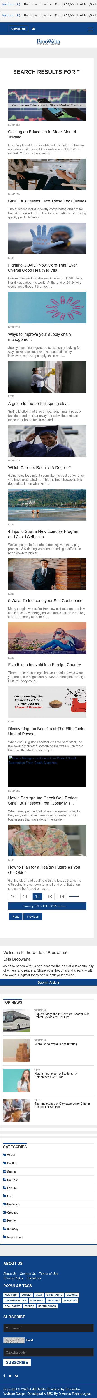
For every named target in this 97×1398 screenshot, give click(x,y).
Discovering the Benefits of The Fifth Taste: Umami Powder (46, 731)
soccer (26, 1295)
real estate (12, 1306)
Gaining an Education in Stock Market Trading (42, 134)
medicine (72, 1295)
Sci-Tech (12, 1179)
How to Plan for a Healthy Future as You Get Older (44, 869)
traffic (29, 1306)
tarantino (70, 1300)
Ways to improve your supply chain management (39, 336)
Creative (12, 1212)
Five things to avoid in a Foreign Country (44, 664)
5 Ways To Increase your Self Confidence (45, 600)
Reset (29, 1340)
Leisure (12, 1188)
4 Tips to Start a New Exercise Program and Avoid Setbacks (43, 534)
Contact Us (18, 29)
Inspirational (15, 1237)
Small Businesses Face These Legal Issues (47, 200)
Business (14, 124)
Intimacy (12, 1229)
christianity (54, 1295)
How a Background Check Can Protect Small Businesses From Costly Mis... (43, 800)
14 (61, 896)
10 (13, 896)
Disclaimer (33, 1277)
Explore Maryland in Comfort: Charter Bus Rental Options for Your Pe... (62, 1015)
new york (11, 1295)
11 (25, 896)
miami (39, 1295)
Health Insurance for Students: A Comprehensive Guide (56, 1075)
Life (11, 258)
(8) (11, 4)
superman (36, 1300)
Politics (12, 1163)
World (11, 1155)
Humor (11, 1220)
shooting (53, 1300)
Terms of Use (48, 1272)
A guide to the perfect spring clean (39, 403)
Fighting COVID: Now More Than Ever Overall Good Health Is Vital (42, 267)
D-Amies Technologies (75, 1393)
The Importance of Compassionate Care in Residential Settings (62, 1105)
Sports (11, 1171)
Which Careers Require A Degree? (39, 467)
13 (49, 896)
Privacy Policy (13, 1277)
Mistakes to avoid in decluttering (56, 1044)
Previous (33, 917)
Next (15, 917)
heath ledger (47, 1306)
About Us (9, 1272)
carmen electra (15, 1300)
